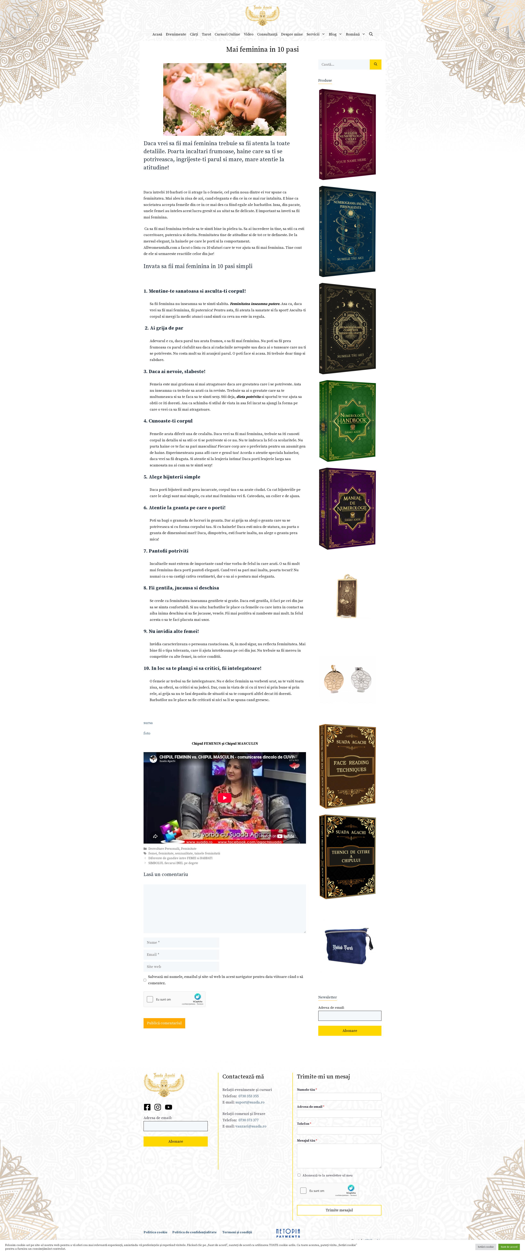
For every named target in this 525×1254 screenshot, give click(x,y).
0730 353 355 (249, 1096)
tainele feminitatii (207, 853)
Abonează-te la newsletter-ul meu (327, 1175)
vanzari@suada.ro (250, 1126)
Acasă (157, 34)
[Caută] (375, 64)
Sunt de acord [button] (509, 1246)
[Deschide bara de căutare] (371, 34)
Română (353, 34)
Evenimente (176, 34)
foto (147, 733)
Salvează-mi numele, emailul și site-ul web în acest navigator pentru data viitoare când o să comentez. (225, 980)
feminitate (166, 853)
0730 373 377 (249, 1120)
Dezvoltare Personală (163, 849)
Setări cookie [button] (486, 1246)
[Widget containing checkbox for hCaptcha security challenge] (174, 999)
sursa (148, 723)
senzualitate (184, 853)
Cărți (194, 34)
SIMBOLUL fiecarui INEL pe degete (173, 863)
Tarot (206, 34)
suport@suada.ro (250, 1102)
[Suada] (262, 15)
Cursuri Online (227, 34)
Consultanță (267, 34)
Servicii (313, 34)
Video (248, 34)
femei (152, 853)
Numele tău (307, 1090)
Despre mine (292, 34)
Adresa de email (310, 1107)
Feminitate (188, 849)
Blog (333, 34)
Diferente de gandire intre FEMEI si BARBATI (180, 858)
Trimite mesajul (339, 1210)
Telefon (304, 1124)
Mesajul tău (307, 1141)
